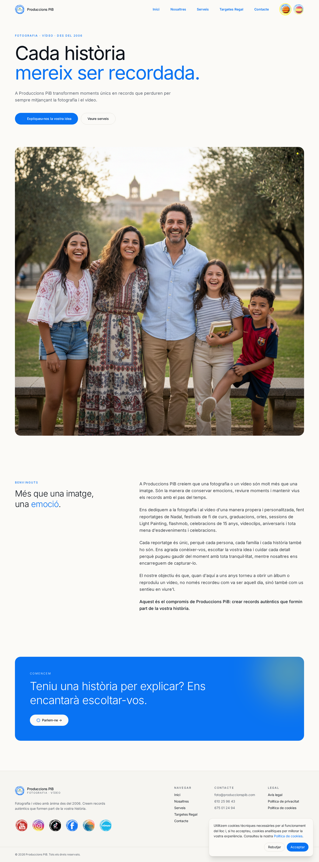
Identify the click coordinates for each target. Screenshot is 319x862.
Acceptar (298, 847)
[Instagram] (38, 825)
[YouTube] (21, 825)
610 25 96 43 (224, 801)
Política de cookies (282, 808)
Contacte (261, 9)
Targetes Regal (231, 9)
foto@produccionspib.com (234, 795)
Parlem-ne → (52, 720)
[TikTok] (55, 825)
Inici (156, 9)
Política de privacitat (283, 801)
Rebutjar (274, 847)
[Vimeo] (105, 825)
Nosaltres (178, 9)
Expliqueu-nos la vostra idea (49, 119)
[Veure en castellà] (298, 9)
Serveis (203, 9)
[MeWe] (88, 825)
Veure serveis (98, 119)
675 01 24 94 (224, 808)
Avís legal (275, 795)
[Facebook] (71, 825)
